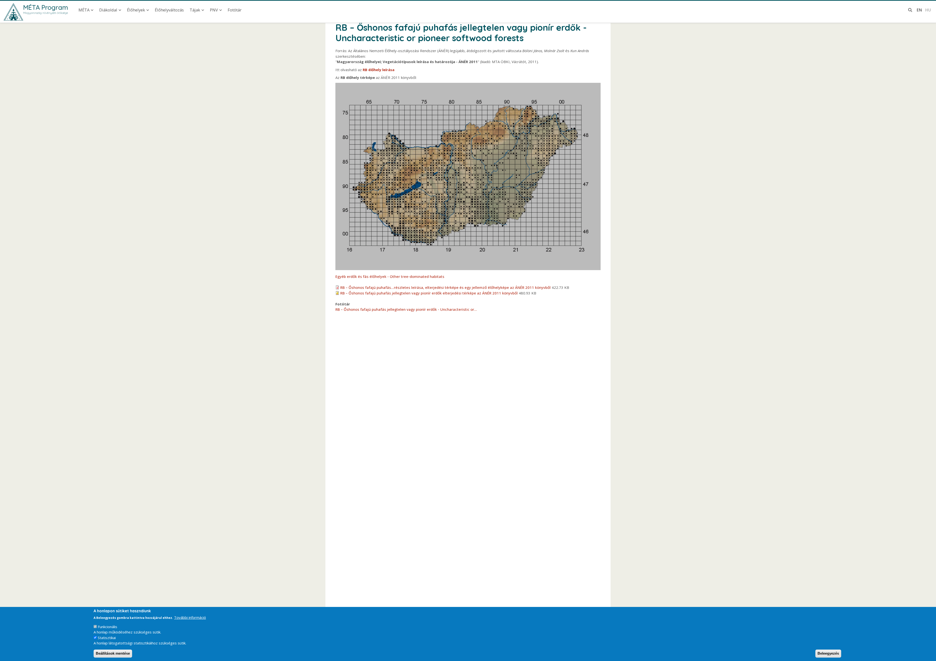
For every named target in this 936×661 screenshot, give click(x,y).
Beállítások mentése (113, 653)
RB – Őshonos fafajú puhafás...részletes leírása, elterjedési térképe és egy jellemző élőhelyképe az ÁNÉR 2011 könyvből (445, 287)
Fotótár (235, 10)
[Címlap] (13, 11)
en (919, 10)
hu (928, 10)
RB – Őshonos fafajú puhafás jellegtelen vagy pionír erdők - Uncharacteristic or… (406, 309)
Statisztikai (107, 637)
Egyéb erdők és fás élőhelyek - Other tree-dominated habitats (389, 276)
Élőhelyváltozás (169, 10)
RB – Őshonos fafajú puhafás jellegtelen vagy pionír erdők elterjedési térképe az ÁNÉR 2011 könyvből (429, 293)
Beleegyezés (828, 653)
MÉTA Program (45, 7)
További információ (190, 617)
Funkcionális (107, 626)
